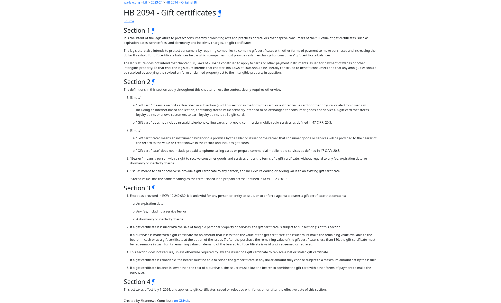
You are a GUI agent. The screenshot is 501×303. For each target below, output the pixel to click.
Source (129, 21)
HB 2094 (172, 2)
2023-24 (156, 2)
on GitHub (181, 300)
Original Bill (189, 2)
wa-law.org (132, 2)
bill (145, 2)
